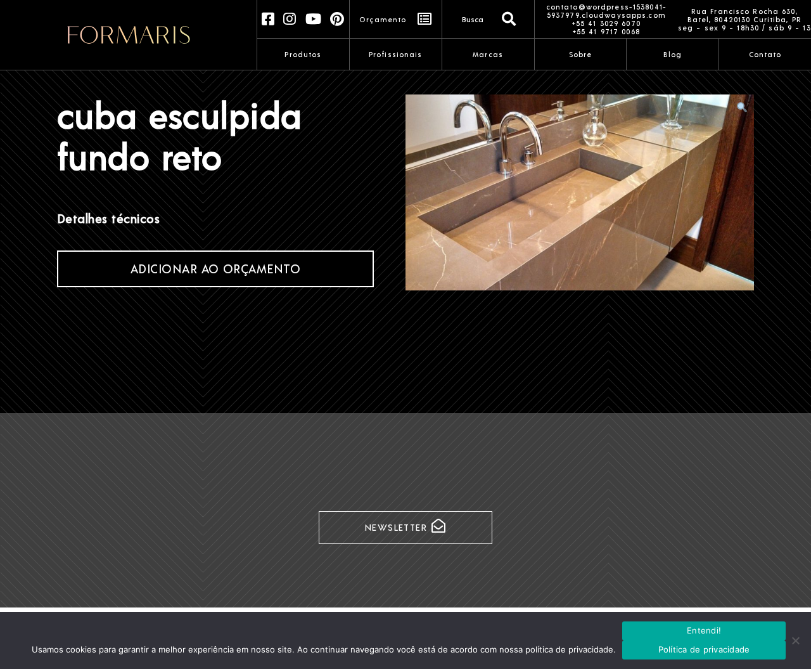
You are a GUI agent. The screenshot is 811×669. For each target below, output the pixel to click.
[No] (795, 640)
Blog (672, 54)
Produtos (302, 54)
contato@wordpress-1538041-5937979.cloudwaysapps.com (606, 11)
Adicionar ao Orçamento (216, 268)
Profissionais (396, 54)
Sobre (580, 54)
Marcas (488, 54)
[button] (742, 107)
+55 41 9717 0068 (606, 31)
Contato (765, 54)
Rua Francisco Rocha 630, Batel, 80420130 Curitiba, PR (744, 15)
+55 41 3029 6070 (606, 23)
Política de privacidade (704, 649)
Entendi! (704, 630)
